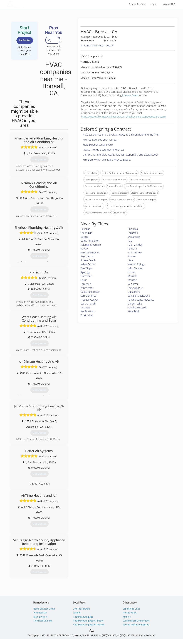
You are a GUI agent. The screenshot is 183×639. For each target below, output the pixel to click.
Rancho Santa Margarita (141, 299)
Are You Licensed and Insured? (100, 139)
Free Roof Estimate (42, 621)
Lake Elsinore (135, 268)
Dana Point (134, 291)
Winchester (87, 287)
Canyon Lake (135, 303)
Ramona (132, 248)
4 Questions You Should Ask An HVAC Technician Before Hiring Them (121, 134)
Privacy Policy (129, 612)
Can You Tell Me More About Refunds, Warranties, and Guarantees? (120, 154)
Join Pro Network (81, 609)
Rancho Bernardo (137, 307)
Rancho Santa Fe (90, 252)
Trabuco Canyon (89, 299)
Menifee (132, 280)
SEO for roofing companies (136, 624)
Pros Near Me (40, 612)
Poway (84, 248)
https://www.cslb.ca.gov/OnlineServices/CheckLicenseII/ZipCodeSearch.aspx (123, 116)
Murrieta (132, 276)
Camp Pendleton (90, 240)
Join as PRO (168, 4)
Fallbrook (133, 232)
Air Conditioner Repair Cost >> (97, 45)
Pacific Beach (88, 311)
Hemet (131, 272)
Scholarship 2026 (131, 609)
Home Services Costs (44, 609)
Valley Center (88, 264)
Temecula (86, 284)
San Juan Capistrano (139, 295)
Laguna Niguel (135, 287)
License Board (130, 95)
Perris (84, 280)
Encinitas (133, 229)
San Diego (86, 268)
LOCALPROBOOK (27, 4)
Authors (127, 617)
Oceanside (134, 236)
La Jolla (84, 236)
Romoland (133, 311)
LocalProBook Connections (136, 621)
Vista (130, 260)
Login (153, 4)
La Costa (85, 307)
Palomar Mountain (91, 244)
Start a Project (137, 4)
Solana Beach (88, 260)
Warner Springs (136, 264)
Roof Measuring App (83, 617)
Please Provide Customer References (103, 149)
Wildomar (133, 284)
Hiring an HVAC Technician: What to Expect (107, 159)
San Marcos (87, 256)
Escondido (86, 232)
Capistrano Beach (90, 291)
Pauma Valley (135, 244)
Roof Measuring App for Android (88, 624)
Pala (130, 240)
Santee (132, 256)
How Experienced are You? (98, 144)
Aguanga (85, 272)
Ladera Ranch (88, 303)
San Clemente (88, 295)
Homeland (86, 276)
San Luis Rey (135, 252)
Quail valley (87, 315)
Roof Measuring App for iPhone (88, 621)
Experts (76, 612)
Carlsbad (85, 229)
